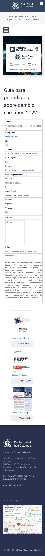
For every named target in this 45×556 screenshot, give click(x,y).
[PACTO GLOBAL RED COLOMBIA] (22, 5)
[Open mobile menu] (6, 30)
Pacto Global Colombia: (24, 452)
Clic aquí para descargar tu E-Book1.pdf (20, 251)
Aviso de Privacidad (12, 485)
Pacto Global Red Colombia (29, 550)
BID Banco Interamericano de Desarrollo (21, 153)
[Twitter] (2, 16)
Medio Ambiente (11, 137)
